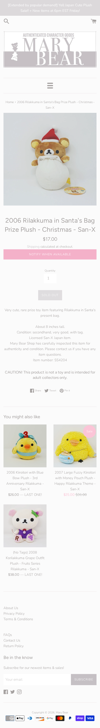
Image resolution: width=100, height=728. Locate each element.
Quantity (50, 270)
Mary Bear (62, 712)
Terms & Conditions (18, 619)
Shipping (33, 246)
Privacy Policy (14, 613)
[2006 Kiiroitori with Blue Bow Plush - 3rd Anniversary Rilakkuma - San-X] (25, 445)
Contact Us (11, 640)
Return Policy (13, 646)
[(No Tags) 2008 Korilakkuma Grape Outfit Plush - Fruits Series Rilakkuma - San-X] (25, 525)
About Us (10, 608)
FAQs (7, 635)
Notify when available (50, 254)
